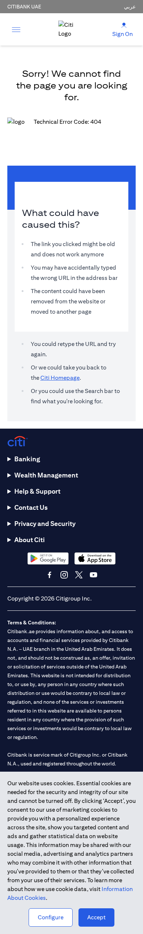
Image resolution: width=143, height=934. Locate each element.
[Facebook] (49, 574)
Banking (27, 459)
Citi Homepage (60, 377)
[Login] (124, 24)
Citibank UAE (24, 7)
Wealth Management (46, 475)
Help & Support (37, 491)
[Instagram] (64, 574)
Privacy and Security (45, 523)
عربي (130, 7)
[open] (16, 29)
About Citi (29, 540)
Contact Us (31, 507)
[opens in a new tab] (48, 558)
